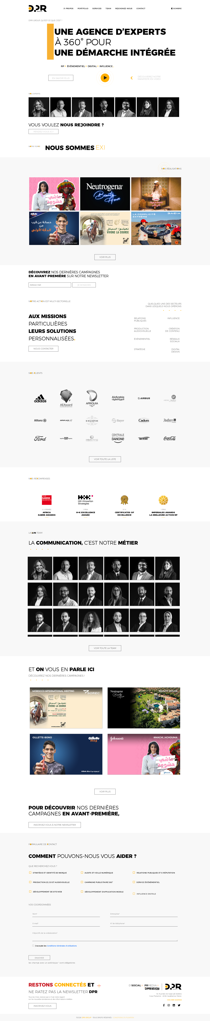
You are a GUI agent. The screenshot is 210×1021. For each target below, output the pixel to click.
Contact (140, 8)
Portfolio (82, 8)
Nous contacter (43, 348)
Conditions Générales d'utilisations (62, 946)
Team (108, 8)
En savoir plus (61, 78)
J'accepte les (56, 946)
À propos (68, 8)
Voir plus (105, 257)
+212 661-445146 (174, 1000)
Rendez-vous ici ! (43, 131)
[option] (39, 107)
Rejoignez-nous (123, 8)
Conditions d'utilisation (123, 1017)
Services (96, 8)
